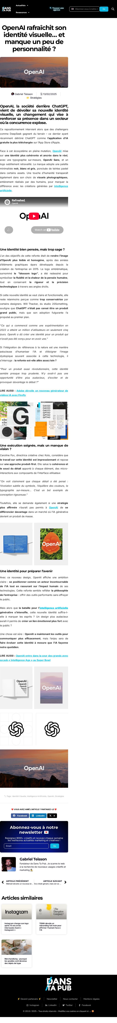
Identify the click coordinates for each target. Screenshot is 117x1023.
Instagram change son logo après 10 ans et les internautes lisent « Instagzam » (16, 926)
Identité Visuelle (19, 796)
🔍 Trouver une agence (57, 9)
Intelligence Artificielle (36, 796)
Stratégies (36, 97)
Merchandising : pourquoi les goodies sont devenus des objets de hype (16, 961)
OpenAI (57, 151)
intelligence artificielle (54, 607)
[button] (112, 9)
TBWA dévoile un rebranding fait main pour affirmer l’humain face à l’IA (50, 926)
